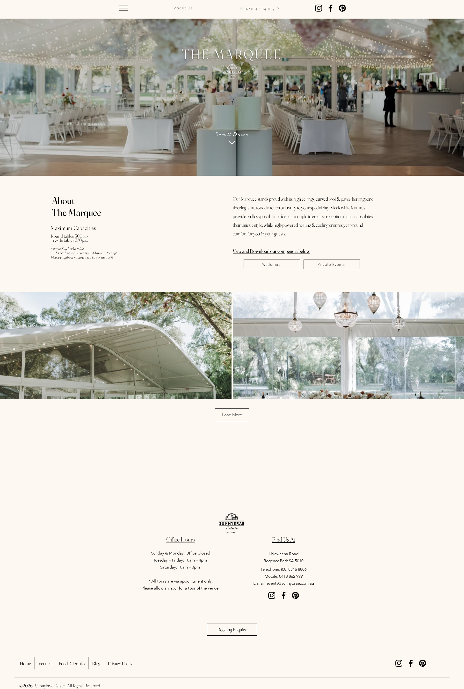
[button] (123, 8)
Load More (232, 414)
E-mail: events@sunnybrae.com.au (283, 583)
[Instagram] (318, 8)
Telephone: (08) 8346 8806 (284, 569)
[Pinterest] (342, 8)
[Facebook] (330, 8)
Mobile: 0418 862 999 (284, 576)
